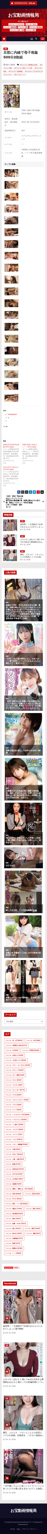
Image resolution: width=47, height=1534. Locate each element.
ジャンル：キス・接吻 (15, 1075)
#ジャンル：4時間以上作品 (28, 65)
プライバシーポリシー (29, 1529)
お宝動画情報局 (23, 15)
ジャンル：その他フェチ (16, 1060)
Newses (37, 1522)
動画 (6, 49)
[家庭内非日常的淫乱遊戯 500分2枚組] (12, 453)
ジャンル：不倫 (13, 1149)
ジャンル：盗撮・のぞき (16, 1223)
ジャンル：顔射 (13, 1243)
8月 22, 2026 (25, 529)
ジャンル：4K (33, 1040)
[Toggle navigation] (31, 39)
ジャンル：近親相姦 (14, 1238)
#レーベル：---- (20, 75)
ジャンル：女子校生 (14, 1179)
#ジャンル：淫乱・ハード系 (23, 68)
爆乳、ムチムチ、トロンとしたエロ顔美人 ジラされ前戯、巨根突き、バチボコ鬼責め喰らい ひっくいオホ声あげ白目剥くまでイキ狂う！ (23, 1436)
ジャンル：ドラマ (14, 1105)
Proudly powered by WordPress (17, 1522)
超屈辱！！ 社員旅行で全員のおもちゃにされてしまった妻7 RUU (32, 526)
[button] (36, 38)
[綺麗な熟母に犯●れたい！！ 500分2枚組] (32, 453)
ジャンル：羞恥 (33, 1233)
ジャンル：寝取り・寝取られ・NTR (19, 1189)
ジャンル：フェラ (14, 1139)
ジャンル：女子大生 (14, 1174)
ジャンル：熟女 (31, 30)
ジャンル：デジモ (13, 1095)
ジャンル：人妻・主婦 (17, 30)
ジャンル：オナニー (15, 1070)
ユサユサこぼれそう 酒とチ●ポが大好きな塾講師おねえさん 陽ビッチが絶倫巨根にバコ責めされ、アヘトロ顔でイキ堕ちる (23, 1382)
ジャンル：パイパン (14, 1134)
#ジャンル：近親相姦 (15, 71)
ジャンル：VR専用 (30, 1050)
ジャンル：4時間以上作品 (16, 1045)
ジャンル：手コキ (14, 1199)
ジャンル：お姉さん (14, 1055)
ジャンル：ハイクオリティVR (17, 1115)
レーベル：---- (13, 1253)
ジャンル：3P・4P (14, 1040)
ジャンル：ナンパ (13, 1110)
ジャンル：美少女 (14, 1233)
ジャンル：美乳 (32, 1228)
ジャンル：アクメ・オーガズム (18, 1065)
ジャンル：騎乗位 (14, 1248)
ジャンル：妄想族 (14, 1184)
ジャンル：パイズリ (14, 1129)
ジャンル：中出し (31, 24)
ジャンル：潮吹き (14, 1209)
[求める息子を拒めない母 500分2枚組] (12, 476)
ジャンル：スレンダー (15, 1090)
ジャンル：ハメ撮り (14, 1124)
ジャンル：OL (12, 1050)
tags (18, 1529)
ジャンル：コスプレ (14, 1085)
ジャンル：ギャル (13, 1080)
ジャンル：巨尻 (32, 1194)
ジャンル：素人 (13, 1228)
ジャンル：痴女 (13, 1218)
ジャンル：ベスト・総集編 (17, 1144)
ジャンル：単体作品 (10, 27)
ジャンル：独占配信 (36, 27)
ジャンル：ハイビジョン (16, 24)
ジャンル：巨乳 (23, 27)
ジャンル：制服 (13, 1164)
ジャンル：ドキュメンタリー (17, 1100)
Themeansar (23, 1524)
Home (12, 1529)
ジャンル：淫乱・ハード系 (17, 1204)
